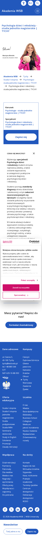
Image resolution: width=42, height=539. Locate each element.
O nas (25, 405)
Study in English (9, 437)
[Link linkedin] (18, 509)
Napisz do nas (29, 466)
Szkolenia (6, 440)
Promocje (6, 443)
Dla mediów (7, 472)
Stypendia (27, 472)
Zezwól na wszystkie (21, 288)
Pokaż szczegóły (28, 280)
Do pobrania (7, 495)
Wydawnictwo (29, 434)
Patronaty (6, 469)
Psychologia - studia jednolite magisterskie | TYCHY (20, 81)
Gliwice (26, 363)
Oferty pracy (7, 485)
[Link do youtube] (30, 509)
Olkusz (26, 376)
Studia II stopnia (11, 79)
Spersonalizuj (19, 295)
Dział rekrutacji (9, 462)
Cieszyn (26, 357)
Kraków (26, 373)
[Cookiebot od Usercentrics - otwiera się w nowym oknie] (29, 241)
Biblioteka (27, 414)
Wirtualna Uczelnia (31, 469)
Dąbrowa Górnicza (31, 360)
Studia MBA (7, 427)
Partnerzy (6, 466)
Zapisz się (21, 137)
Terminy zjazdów (30, 485)
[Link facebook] (5, 509)
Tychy (26, 76)
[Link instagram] (24, 509)
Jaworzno (27, 366)
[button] (23, 3)
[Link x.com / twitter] (11, 509)
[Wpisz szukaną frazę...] (37, 3)
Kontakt (26, 462)
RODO (25, 501)
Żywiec (25, 389)
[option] (21, 45)
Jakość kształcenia (31, 427)
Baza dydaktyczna (30, 411)
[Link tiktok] (37, 509)
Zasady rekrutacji (9, 447)
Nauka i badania (30, 431)
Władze (26, 408)
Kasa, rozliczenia (30, 475)
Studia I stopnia (9, 408)
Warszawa (27, 383)
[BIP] (5, 377)
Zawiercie (27, 386)
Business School (30, 418)
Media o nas (7, 475)
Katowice (27, 370)
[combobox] (30, 3)
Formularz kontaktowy (21, 325)
